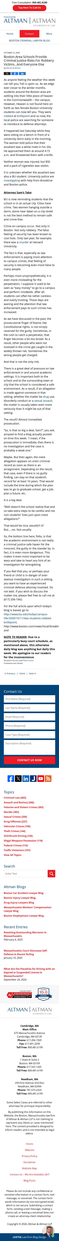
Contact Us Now (29, 760)
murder (24, 242)
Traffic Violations (17, 850)
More (49, 33)
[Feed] (48, 778)
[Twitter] (18, 778)
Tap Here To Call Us (29, 7)
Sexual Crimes (15, 816)
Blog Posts (30, 1180)
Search (51, 873)
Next (32, 673)
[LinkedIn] (25, 778)
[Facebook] (11, 778)
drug (46, 396)
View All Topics (12, 855)
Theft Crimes (28, 660)
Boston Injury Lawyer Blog (20, 897)
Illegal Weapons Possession (23, 840)
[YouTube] (40, 778)
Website (29, 1150)
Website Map (29, 1168)
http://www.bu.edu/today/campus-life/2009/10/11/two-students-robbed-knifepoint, (28, 618)
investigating (12, 180)
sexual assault (43, 400)
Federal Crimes (16, 845)
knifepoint (23, 116)
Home (9, 33)
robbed (8, 116)
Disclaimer (29, 1162)
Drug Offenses (15, 821)
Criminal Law (15, 797)
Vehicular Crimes (17, 826)
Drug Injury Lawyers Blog (19, 902)
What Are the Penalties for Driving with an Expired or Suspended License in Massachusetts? (29, 972)
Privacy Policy (29, 1156)
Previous (10, 673)
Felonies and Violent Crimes (23, 807)
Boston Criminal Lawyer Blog (29, 21)
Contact (29, 33)
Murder (15, 660)
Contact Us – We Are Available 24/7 (29, 1174)
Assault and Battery (19, 802)
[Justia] (33, 778)
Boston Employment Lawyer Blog (24, 915)
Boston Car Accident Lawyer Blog (23, 893)
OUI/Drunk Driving (18, 836)
